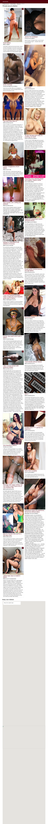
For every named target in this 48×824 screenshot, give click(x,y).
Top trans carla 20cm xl (10, 121)
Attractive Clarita (30, 317)
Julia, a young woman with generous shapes (11, 366)
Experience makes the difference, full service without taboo (34, 511)
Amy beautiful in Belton (10, 445)
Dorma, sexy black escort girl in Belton (12, 336)
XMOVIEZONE (5, 1)
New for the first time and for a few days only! (12, 534)
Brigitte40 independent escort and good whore (33, 219)
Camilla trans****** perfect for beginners (34, 428)
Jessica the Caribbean (31, 37)
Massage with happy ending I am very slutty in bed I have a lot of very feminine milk (12, 486)
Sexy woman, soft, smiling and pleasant (12, 203)
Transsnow (28, 87)
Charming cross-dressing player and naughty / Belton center (34, 179)
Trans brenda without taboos (33, 362)
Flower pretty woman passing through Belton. (33, 269)
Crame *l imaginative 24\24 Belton (11, 167)
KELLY (27, 394)
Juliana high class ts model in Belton (11, 576)
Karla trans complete (31, 471)
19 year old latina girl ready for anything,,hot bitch (34, 136)
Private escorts (6, 4)
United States (13, 4)
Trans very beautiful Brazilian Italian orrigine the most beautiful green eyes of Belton (12, 297)
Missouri (19, 4)
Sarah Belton (7, 43)
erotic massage (7, 84)
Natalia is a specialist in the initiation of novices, (11, 243)
